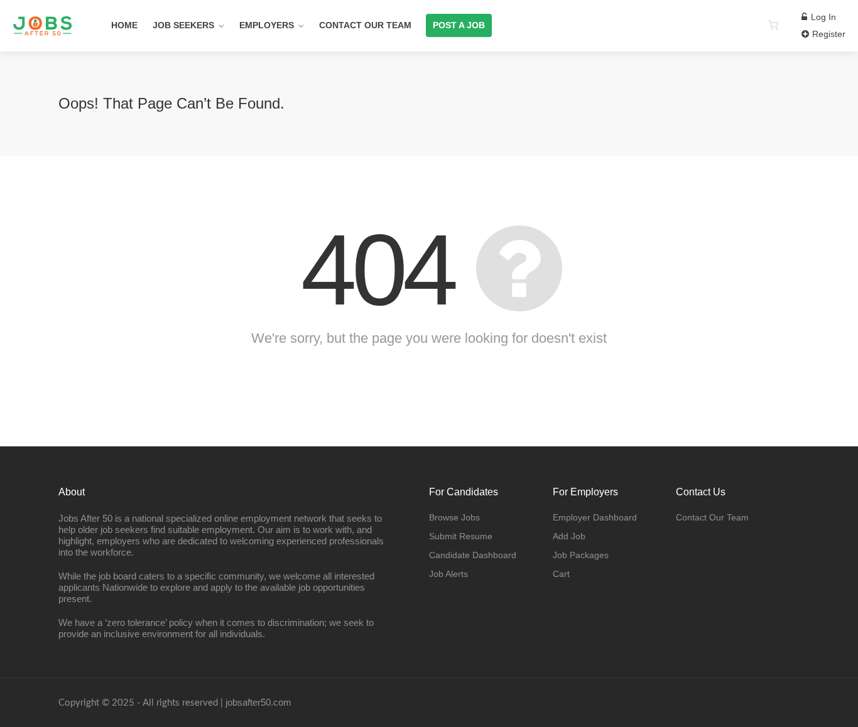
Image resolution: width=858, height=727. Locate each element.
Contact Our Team (365, 25)
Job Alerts (448, 574)
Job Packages (581, 555)
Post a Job (459, 25)
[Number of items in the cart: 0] (773, 25)
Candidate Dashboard (472, 555)
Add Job (569, 536)
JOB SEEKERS (183, 25)
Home (124, 25)
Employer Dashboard (595, 517)
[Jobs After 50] (42, 68)
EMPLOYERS (266, 25)
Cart (561, 574)
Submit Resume (460, 536)
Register (827, 34)
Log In (822, 17)
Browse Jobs (454, 517)
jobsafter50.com (258, 702)
